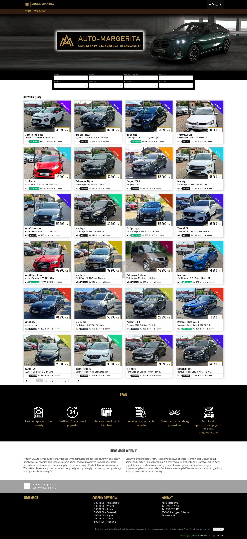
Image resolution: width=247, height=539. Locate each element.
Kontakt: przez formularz (175, 518)
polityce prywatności (204, 529)
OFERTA (28, 11)
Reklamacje (29, 512)
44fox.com (220, 535)
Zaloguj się (216, 4)
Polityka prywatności (34, 502)
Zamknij (218, 529)
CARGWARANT (40, 11)
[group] (123, 42)
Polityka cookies (32, 506)
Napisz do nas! (195, 535)
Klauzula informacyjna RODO (38, 509)
